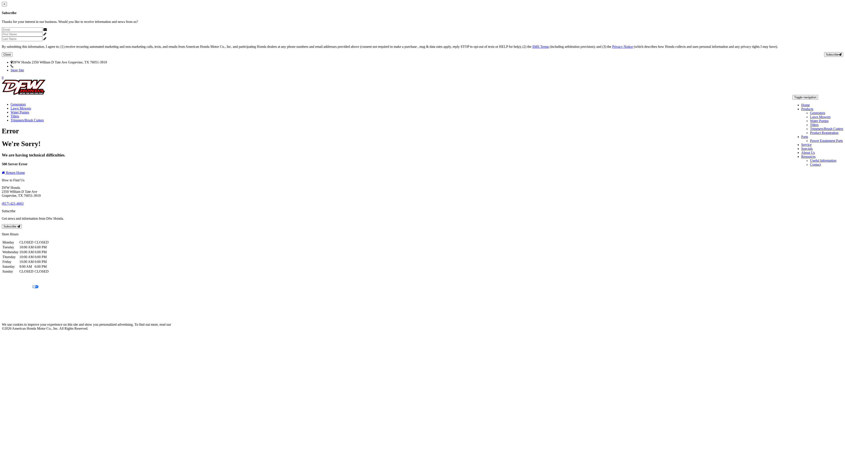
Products (807, 109)
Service (806, 145)
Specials (807, 149)
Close (7, 54)
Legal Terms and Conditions (21, 294)
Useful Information (823, 160)
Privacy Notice (622, 46)
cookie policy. (181, 324)
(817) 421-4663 (24, 66)
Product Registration (824, 133)
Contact (815, 164)
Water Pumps (819, 121)
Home (805, 105)
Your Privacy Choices (17, 287)
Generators (817, 113)
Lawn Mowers (820, 117)
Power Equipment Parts (826, 141)
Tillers (814, 125)
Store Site (17, 70)
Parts (804, 137)
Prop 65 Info (10, 309)
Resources (808, 156)
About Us (808, 152)
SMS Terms (540, 46)
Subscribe (832, 54)
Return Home (15, 173)
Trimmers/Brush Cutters (826, 129)
